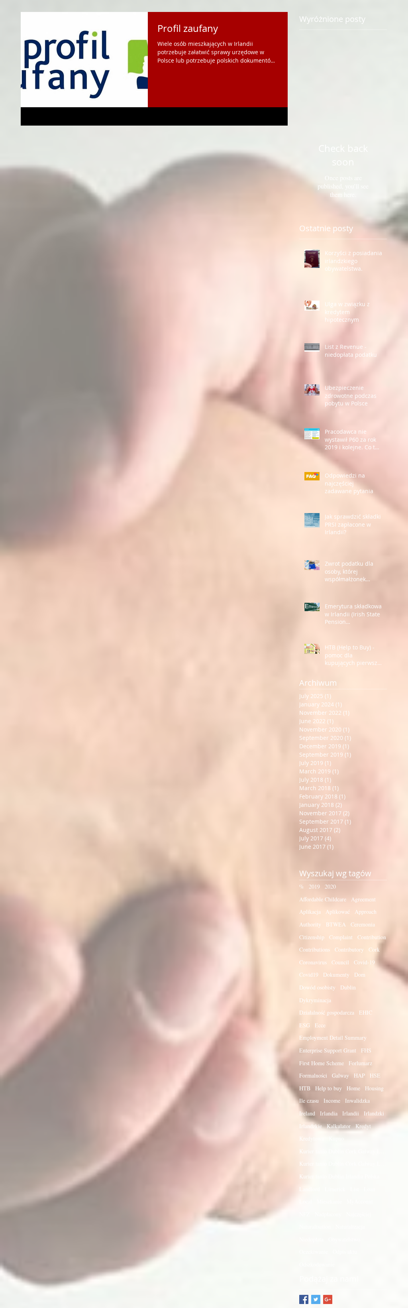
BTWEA (336, 924)
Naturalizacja (350, 1226)
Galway (340, 1075)
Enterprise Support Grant (327, 1050)
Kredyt (363, 1126)
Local (305, 1201)
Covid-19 (364, 962)
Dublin (348, 987)
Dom (359, 974)
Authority (310, 924)
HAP (359, 1075)
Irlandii (350, 1113)
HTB (304, 1088)
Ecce (320, 1025)
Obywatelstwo (344, 1239)
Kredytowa (311, 1138)
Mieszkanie (329, 1201)
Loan (369, 1189)
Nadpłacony (328, 1214)
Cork (374, 949)
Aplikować (338, 911)
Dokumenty (336, 974)
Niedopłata (311, 1239)
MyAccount (360, 1201)
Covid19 (308, 974)
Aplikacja (310, 911)
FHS (366, 1050)
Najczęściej (358, 1214)
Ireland (307, 1113)
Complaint (341, 937)
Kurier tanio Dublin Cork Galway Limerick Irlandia (343, 1163)
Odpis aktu (345, 1251)
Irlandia (328, 1113)
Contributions (314, 949)
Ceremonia (363, 924)
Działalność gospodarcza (326, 1012)
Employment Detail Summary (333, 1037)
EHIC (365, 1012)
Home (353, 1088)
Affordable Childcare (322, 899)
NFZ (304, 1214)
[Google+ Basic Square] (327, 1299)
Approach (366, 911)
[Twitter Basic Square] (315, 1299)
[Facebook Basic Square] (303, 1299)
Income (332, 1100)
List (354, 1189)
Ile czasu (309, 1100)
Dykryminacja (315, 1000)
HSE (375, 1075)
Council (340, 962)
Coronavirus (313, 962)
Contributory (349, 949)
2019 (314, 886)
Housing (374, 1088)
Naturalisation (315, 1226)
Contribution (371, 937)
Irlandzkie (310, 1126)
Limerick (335, 1189)
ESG (304, 1025)
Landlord (309, 1189)
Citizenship (311, 937)
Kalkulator (339, 1126)
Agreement (363, 899)
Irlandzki (374, 1113)
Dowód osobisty (317, 987)
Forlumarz (360, 1063)
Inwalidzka (357, 1100)
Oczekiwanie (313, 1251)
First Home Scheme (321, 1063)
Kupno (336, 1138)
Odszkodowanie (317, 1264)
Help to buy (328, 1088)
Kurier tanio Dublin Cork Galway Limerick (343, 1151)
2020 (330, 886)
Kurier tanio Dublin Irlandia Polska (339, 1176)
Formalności (313, 1075)
